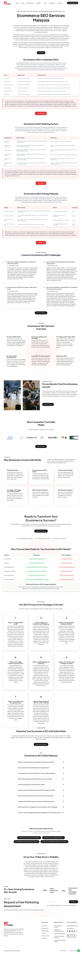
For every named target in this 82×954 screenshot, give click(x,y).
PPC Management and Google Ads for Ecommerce (26, 841)
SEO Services (30, 3)
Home (17, 3)
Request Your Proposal (41, 531)
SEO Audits (43, 938)
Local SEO (43, 933)
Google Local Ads (45, 935)
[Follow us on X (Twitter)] (69, 931)
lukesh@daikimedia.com (72, 925)
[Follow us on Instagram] (74, 931)
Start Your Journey (48, 404)
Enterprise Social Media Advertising (59, 937)
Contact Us (59, 3)
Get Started (41, 52)
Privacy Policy (63, 950)
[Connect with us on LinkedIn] (72, 931)
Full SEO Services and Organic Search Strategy (29, 837)
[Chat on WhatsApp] (78, 951)
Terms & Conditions (74, 950)
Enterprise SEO (44, 928)
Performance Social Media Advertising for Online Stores (54, 841)
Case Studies (51, 3)
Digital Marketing (45, 930)
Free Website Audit (72, 3)
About (23, 3)
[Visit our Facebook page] (67, 931)
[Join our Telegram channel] (76, 931)
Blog (45, 3)
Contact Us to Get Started (41, 744)
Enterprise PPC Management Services (59, 930)
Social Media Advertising (59, 933)
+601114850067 (70, 928)
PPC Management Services (58, 926)
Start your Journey (41, 446)
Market (38, 3)
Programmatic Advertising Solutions (59, 941)
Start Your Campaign (40, 312)
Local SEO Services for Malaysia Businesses (53, 837)
